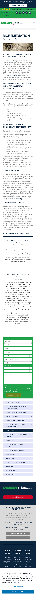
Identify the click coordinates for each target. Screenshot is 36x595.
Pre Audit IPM (10, 458)
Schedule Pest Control (18, 533)
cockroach (6, 76)
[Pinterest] (26, 12)
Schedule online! (18, 497)
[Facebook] (17, 12)
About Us (18, 537)
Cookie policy (17, 582)
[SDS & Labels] (5, 12)
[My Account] (4, 15)
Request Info (13, 395)
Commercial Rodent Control (15, 450)
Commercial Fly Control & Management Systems (18, 435)
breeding (18, 76)
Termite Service (10, 466)
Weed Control (10, 470)
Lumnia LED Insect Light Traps (15, 420)
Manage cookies (18, 586)
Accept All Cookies (18, 591)
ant (14, 76)
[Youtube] (23, 12)
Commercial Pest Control (12, 402)
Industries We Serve (12, 416)
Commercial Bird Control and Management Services (15, 425)
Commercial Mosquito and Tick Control (15, 445)
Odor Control (10, 454)
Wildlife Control (11, 474)
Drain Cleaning (10, 430)
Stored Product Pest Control (15, 462)
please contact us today (14, 199)
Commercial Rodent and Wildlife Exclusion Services (16, 407)
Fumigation (9, 440)
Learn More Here (18, 5)
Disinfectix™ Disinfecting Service (16, 412)
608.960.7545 (7, 566)
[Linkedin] (30, 12)
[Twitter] (20, 12)
